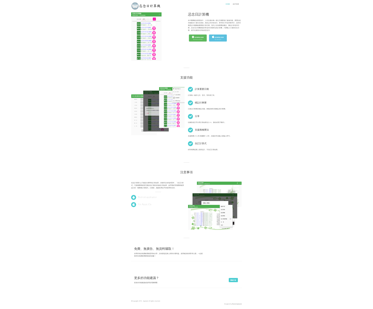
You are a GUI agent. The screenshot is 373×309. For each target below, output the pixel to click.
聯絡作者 (233, 280)
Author (236, 4)
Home (228, 4)
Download (198, 38)
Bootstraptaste (237, 304)
